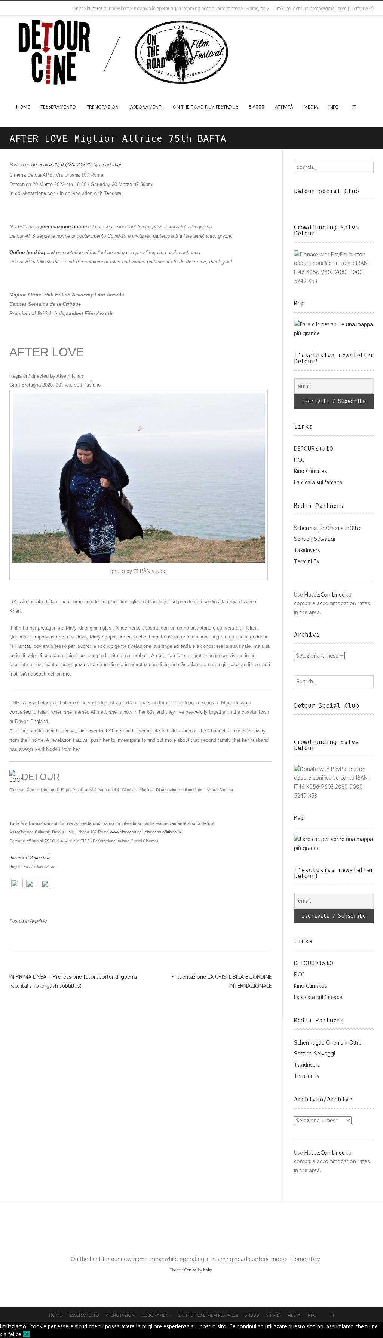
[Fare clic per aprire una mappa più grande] (334, 333)
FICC (299, 460)
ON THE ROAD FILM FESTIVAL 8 (206, 107)
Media (311, 107)
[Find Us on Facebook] (17, 8)
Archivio (38, 921)
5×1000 (256, 107)
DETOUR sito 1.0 (313, 448)
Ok (26, 1334)
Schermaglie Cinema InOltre (328, 528)
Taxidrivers (307, 550)
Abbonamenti (146, 107)
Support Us (40, 857)
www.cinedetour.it (125, 832)
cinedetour (110, 164)
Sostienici (18, 857)
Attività (284, 107)
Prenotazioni (103, 107)
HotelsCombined (324, 594)
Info (333, 107)
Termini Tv (306, 561)
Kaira (208, 1270)
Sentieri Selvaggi (314, 539)
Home (23, 107)
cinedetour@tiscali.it (163, 832)
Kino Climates (310, 471)
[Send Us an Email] (10, 8)
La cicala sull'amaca (318, 482)
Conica (190, 1270)
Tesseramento (58, 107)
